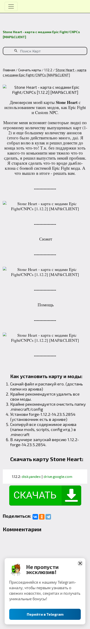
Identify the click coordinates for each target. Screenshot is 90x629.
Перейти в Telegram (45, 614)
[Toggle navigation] (11, 6)
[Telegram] (48, 517)
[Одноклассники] (42, 517)
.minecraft (20, 434)
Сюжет (45, 239)
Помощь (46, 304)
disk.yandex (31, 476)
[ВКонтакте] (35, 517)
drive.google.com (58, 476)
